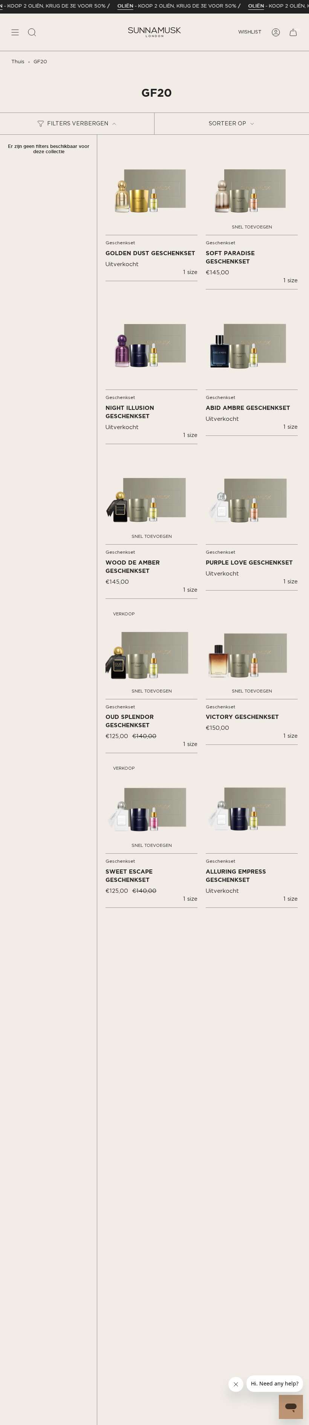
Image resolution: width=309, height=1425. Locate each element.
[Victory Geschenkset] (252, 653)
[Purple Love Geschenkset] (252, 498)
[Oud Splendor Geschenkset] (151, 653)
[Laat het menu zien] (15, 32)
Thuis (17, 61)
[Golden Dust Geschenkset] (151, 189)
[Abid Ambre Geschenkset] (252, 344)
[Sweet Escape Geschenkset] (151, 807)
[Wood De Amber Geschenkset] (151, 498)
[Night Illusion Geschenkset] (151, 344)
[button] (32, 32)
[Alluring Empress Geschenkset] (252, 807)
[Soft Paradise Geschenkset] (252, 189)
